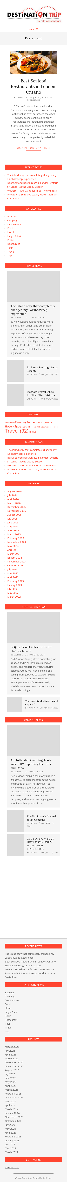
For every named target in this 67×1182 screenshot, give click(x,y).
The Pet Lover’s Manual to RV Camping (41, 818)
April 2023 (13, 577)
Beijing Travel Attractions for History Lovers (31, 649)
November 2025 (16, 510)
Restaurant (33, 100)
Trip (9, 255)
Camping (12, 220)
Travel (10, 251)
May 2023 (13, 573)
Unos (30, 1177)
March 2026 (14, 503)
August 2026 (14, 491)
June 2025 (13, 522)
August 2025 (14, 514)
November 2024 (16, 542)
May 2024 (13, 546)
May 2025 (13, 526)
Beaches (12, 216)
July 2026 (12, 495)
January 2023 (14, 585)
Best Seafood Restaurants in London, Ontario (33, 86)
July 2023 (12, 569)
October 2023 (15, 565)
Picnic (10, 239)
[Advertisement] (33, 895)
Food (10, 228)
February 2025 (15, 538)
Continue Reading (33, 147)
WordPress (46, 1177)
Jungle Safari (14, 236)
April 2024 (13, 549)
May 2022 (13, 592)
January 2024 (14, 557)
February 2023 (15, 581)
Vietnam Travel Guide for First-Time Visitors (32, 190)
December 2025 (16, 506)
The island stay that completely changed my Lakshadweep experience (33, 310)
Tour (10, 247)
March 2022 (14, 596)
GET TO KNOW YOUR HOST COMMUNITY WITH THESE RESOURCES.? (40, 844)
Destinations (14, 224)
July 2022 (12, 588)
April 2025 (13, 530)
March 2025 (14, 534)
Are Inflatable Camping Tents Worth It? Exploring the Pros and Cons (31, 764)
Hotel (10, 232)
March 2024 (14, 553)
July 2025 (12, 518)
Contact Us (12, 1167)
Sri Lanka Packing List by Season (25, 186)
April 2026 (13, 499)
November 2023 (16, 561)
